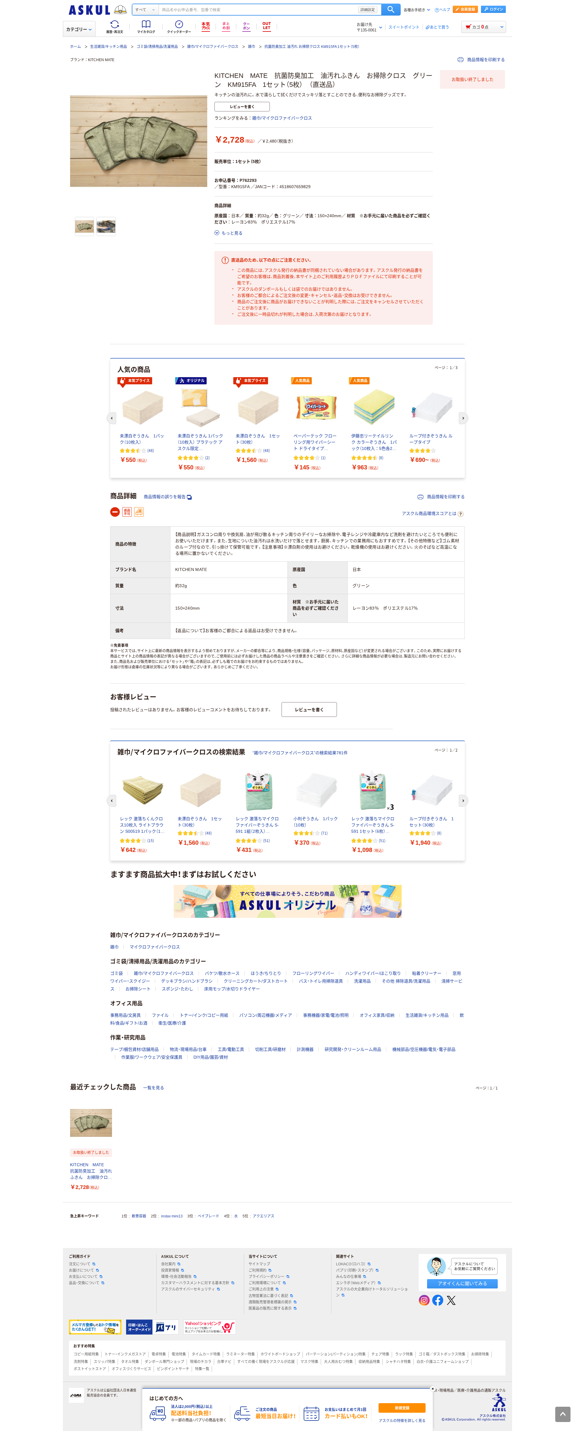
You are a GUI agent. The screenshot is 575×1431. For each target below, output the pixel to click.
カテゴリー (76, 29)
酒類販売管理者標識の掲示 (270, 1302)
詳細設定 (368, 9)
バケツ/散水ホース (222, 973)
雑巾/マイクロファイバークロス (212, 47)
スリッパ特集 (104, 1362)
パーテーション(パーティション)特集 (336, 1354)
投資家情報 (170, 1270)
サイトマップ (259, 1264)
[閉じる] (433, 1389)
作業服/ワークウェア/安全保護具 (151, 1057)
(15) (150, 840)
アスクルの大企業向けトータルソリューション (372, 1292)
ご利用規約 (258, 1270)
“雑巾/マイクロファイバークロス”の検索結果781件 (300, 752)
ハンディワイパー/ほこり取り (373, 973)
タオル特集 (130, 1362)
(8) (381, 457)
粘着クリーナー (426, 973)
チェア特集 (380, 1354)
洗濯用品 (362, 981)
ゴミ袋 (116, 973)
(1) (323, 457)
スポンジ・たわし (177, 988)
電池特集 (179, 1354)
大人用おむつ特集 (338, 1362)
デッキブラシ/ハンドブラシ (187, 981)
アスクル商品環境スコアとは (429, 513)
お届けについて (81, 1270)
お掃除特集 (480, 1354)
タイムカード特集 (206, 1354)
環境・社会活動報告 (176, 1277)
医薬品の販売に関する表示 (270, 1308)
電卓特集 (159, 1354)
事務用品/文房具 (125, 1015)
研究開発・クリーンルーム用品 (353, 1049)
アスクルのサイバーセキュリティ (188, 1289)
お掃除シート (138, 988)
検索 (391, 10)
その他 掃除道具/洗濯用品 (406, 981)
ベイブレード (208, 1216)
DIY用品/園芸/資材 (210, 1057)
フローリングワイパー (313, 973)
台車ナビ (224, 1362)
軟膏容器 (139, 1216)
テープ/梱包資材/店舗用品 (134, 1049)
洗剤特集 (81, 1362)
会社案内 (168, 1264)
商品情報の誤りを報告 (165, 496)
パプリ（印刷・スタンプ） (355, 1270)
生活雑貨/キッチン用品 (108, 47)
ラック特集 (404, 1354)
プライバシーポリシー (267, 1277)
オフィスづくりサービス (131, 1369)
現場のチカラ (200, 1362)
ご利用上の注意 (261, 1289)
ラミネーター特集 (240, 1354)
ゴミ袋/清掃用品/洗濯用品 (157, 47)
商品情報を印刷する (485, 59)
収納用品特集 (369, 1362)
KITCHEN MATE (101, 60)
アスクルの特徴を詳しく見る (402, 1421)
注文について (79, 1264)
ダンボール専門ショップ (164, 1362)
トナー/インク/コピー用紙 (204, 1015)
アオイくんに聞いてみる (462, 1283)
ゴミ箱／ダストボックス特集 (442, 1354)
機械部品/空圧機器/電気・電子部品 (424, 1049)
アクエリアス (263, 1216)
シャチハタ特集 (398, 1362)
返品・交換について (84, 1283)
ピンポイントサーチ (173, 1369)
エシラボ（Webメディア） (356, 1283)
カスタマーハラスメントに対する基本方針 (195, 1283)
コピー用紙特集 (86, 1354)
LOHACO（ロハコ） (351, 1264)
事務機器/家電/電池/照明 (326, 1015)
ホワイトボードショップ (280, 1354)
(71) (324, 832)
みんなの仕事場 (348, 1277)
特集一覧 (202, 1369)
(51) (266, 840)
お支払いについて (83, 1277)
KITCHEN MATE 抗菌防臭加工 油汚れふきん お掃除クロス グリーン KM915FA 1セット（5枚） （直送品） (91, 1171)
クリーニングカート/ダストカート (256, 981)
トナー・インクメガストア (125, 1354)
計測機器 (305, 1049)
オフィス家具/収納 (377, 1015)
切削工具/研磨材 (270, 1049)
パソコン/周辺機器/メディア (265, 1015)
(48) (150, 450)
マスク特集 (309, 1362)
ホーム (75, 47)
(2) (207, 457)
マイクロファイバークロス (155, 947)
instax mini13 (172, 1216)
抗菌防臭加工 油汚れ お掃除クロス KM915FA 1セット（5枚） (312, 47)
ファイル (160, 1015)
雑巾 (251, 47)
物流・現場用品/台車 (188, 1049)
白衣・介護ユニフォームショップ (443, 1362)
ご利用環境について (265, 1283)
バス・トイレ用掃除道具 (321, 981)
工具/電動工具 (231, 1049)
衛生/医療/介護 (172, 1023)
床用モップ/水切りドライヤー (232, 988)
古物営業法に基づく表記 (268, 1296)
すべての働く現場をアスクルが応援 (266, 1362)
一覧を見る (153, 1087)
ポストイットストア (90, 1369)
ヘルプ (444, 10)
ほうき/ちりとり (266, 973)
